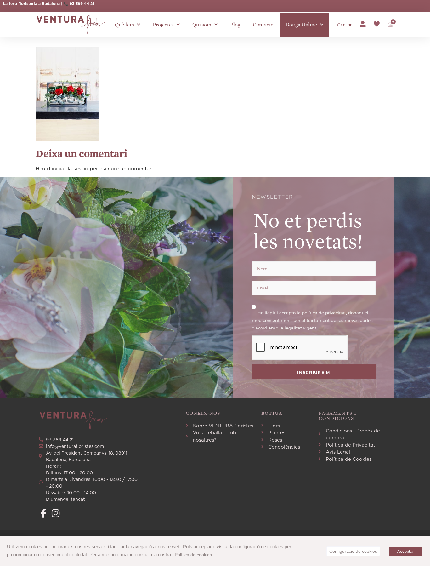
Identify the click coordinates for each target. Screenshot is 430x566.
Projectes (163, 24)
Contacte (263, 24)
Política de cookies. (194, 554)
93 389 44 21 (82, 4)
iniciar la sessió (70, 168)
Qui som (201, 24)
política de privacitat (324, 312)
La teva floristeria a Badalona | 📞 (36, 4)
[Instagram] (55, 513)
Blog (235, 24)
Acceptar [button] (405, 551)
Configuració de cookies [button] (353, 551)
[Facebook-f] (43, 513)
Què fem (124, 24)
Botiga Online (301, 24)
